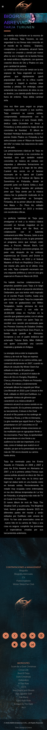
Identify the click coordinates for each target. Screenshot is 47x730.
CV (23, 577)
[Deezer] (32, 644)
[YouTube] (32, 636)
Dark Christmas (23, 677)
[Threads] (41, 636)
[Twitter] (6, 636)
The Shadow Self (24, 694)
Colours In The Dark (23, 704)
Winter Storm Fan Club (23, 584)
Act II (23, 687)
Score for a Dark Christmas (23, 666)
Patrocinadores (23, 581)
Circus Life (23, 670)
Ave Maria (23, 697)
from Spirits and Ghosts (23, 690)
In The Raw (23, 683)
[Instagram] (23, 636)
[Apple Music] (14, 644)
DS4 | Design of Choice (23, 728)
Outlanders (23, 680)
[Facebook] (14, 636)
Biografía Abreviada (23, 574)
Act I (24, 707)
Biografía (23, 570)
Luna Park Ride (23, 700)
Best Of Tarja (24, 673)
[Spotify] (23, 644)
